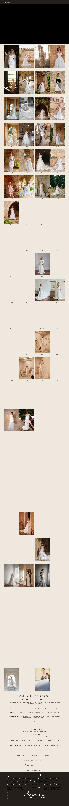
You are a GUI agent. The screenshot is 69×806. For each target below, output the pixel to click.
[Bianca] (57, 653)
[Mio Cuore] (11, 212)
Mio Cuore (11, 224)
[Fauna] (11, 420)
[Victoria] (26, 446)
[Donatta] (26, 523)
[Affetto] (26, 134)
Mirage (42, 250)
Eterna (27, 120)
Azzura (27, 198)
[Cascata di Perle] (42, 56)
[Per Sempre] (57, 134)
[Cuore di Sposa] (42, 160)
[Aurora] (26, 238)
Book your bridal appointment (15, 745)
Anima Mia (57, 94)
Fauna (12, 432)
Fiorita (12, 198)
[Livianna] (42, 472)
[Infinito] (11, 108)
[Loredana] (57, 549)
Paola (42, 406)
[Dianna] (26, 497)
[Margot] (57, 497)
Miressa (57, 380)
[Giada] (11, 497)
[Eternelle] (57, 290)
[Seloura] (42, 290)
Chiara (42, 458)
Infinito (11, 120)
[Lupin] (57, 238)
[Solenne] (26, 264)
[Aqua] (26, 601)
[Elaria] (11, 290)
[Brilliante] (57, 679)
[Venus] (11, 446)
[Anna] (26, 472)
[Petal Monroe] (42, 316)
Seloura (42, 302)
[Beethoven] (11, 549)
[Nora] (11, 653)
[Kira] (57, 420)
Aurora (27, 250)
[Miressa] (57, 368)
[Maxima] (57, 446)
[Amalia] (42, 342)
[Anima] (57, 627)
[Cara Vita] (11, 82)
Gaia (11, 354)
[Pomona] (57, 394)
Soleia (57, 354)
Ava (26, 224)
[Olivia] (26, 342)
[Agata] (42, 575)
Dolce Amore (57, 120)
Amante (42, 198)
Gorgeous (57, 276)
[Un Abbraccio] (42, 134)
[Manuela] (11, 238)
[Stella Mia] (26, 56)
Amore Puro (11, 146)
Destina (42, 120)
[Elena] (42, 549)
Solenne (27, 276)
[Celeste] (26, 290)
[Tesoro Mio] (42, 82)
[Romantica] (57, 56)
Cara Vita (11, 94)
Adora (57, 172)
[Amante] (42, 186)
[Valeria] (57, 523)
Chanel (27, 406)
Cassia (27, 380)
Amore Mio (11, 172)
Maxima (57, 458)
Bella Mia (26, 94)
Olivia (27, 354)
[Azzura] (26, 186)
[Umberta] (26, 549)
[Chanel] (26, 394)
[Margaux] (42, 264)
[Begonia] (11, 575)
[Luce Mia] (57, 186)
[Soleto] (42, 679)
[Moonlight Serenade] (26, 420)
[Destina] (42, 108)
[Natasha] (42, 627)
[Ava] (26, 212)
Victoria (27, 458)
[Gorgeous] (57, 264)
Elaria (12, 302)
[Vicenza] (26, 679)
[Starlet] (26, 316)
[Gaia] (11, 342)
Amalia (42, 354)
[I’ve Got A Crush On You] (42, 420)
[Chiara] (42, 446)
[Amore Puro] (11, 134)
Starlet (27, 328)
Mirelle (11, 328)
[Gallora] (42, 368)
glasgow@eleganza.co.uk (12, 798)
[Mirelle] (11, 316)
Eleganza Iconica (12, 712)
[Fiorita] (11, 186)
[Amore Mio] (11, 160)
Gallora (42, 380)
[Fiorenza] (57, 601)
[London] (42, 653)
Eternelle (57, 302)
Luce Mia (57, 198)
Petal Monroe (42, 328)
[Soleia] (57, 342)
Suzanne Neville (19, 716)
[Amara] (11, 601)
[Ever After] (57, 316)
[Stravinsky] (57, 472)
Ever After (57, 328)
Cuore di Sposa (42, 172)
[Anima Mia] (57, 82)
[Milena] (42, 497)
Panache (11, 276)
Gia (57, 224)
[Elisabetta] (11, 472)
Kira (57, 432)
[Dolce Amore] (57, 108)
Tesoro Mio (42, 94)
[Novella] (26, 653)
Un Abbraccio (42, 146)
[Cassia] (26, 368)
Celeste (27, 302)
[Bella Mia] (26, 82)
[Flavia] (42, 601)
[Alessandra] (26, 627)
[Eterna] (26, 108)
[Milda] (11, 56)
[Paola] (42, 394)
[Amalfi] (42, 212)
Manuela (11, 250)
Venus (12, 458)
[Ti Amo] (26, 160)
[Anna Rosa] (11, 679)
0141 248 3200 (12, 795)
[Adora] (57, 160)
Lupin (57, 250)
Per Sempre (57, 146)
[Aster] (11, 627)
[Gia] (57, 212)
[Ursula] (11, 523)
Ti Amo (27, 172)
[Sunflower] (42, 523)
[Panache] (11, 264)
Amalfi (42, 224)
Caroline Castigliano (12, 716)
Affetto (27, 146)
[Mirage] (42, 238)
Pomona (57, 406)
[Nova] (57, 575)
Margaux (42, 276)
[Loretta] (26, 575)
